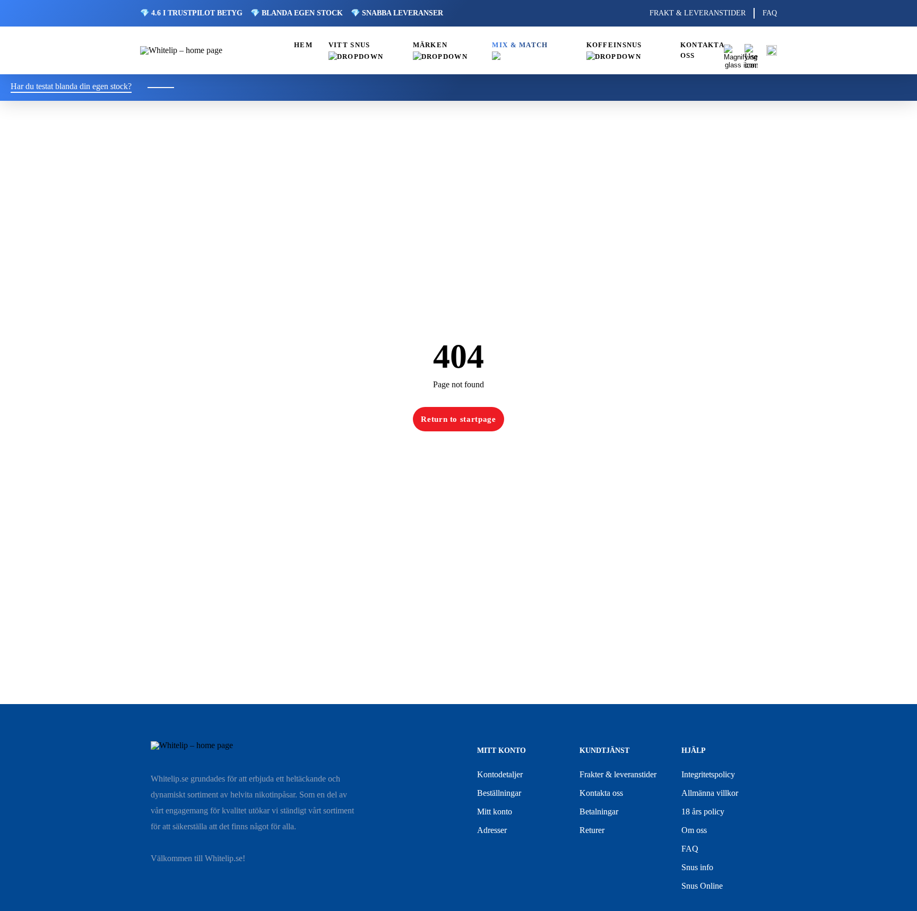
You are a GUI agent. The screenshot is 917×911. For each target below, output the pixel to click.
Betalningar (598, 811)
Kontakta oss (601, 792)
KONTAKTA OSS (702, 50)
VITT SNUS (349, 45)
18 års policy (702, 811)
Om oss (694, 830)
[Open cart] (771, 50)
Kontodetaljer (500, 774)
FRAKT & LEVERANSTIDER (698, 13)
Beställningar (499, 792)
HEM (303, 45)
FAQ (770, 13)
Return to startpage (458, 419)
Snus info (697, 867)
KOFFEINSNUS (614, 45)
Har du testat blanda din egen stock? (71, 86)
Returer (591, 830)
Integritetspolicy (708, 774)
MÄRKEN (430, 45)
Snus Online (702, 885)
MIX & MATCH (520, 45)
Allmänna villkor (709, 792)
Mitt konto (494, 811)
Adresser (492, 830)
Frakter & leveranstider (617, 774)
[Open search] (730, 51)
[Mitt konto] (751, 50)
